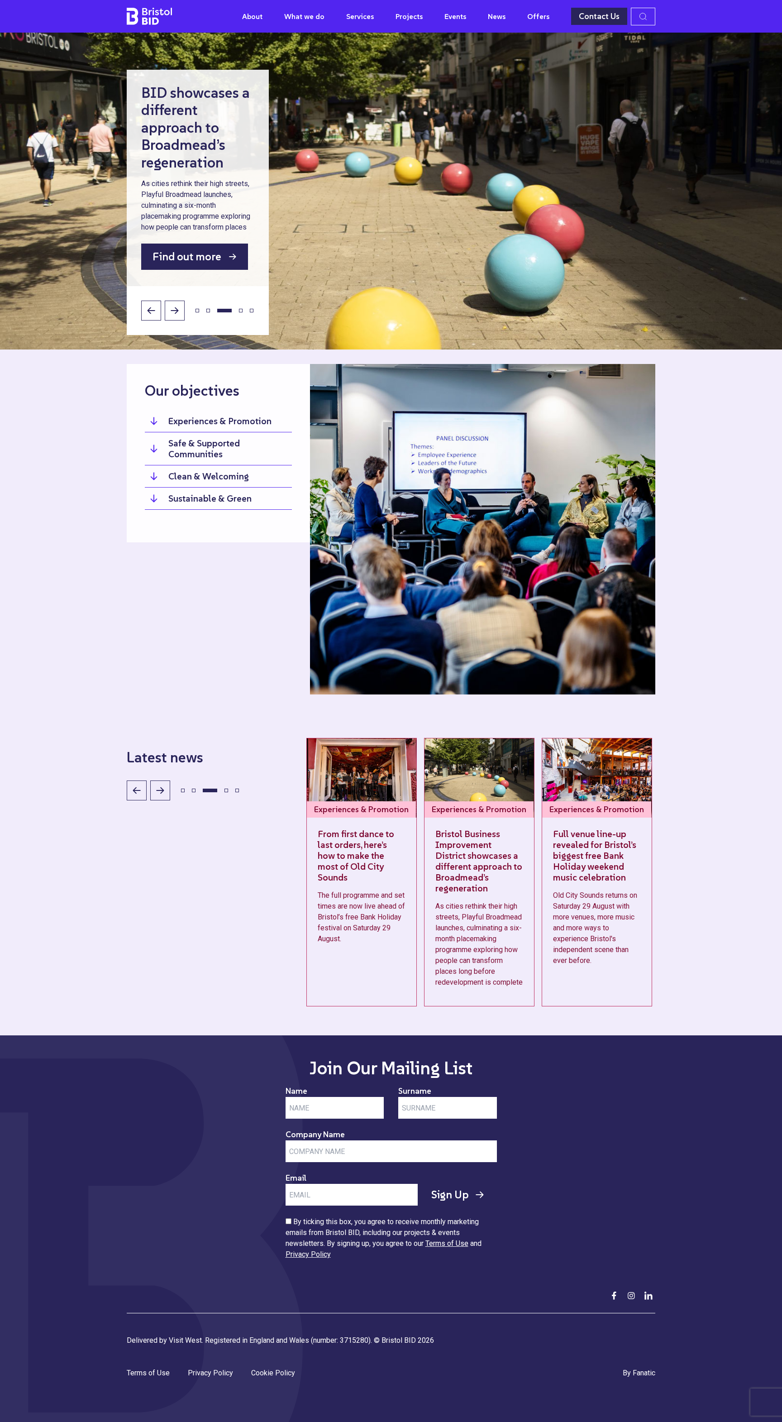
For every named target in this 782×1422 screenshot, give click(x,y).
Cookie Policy (273, 1373)
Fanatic (644, 1373)
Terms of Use (446, 1243)
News (496, 16)
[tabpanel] (419, 872)
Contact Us (599, 16)
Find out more (187, 256)
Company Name (315, 1134)
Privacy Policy (308, 1254)
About (252, 16)
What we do (304, 16)
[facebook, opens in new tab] (614, 1295)
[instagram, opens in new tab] (631, 1295)
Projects (409, 16)
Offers (538, 16)
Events (455, 16)
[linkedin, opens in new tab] (648, 1295)
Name (296, 1091)
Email (296, 1178)
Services (360, 16)
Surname (414, 1091)
